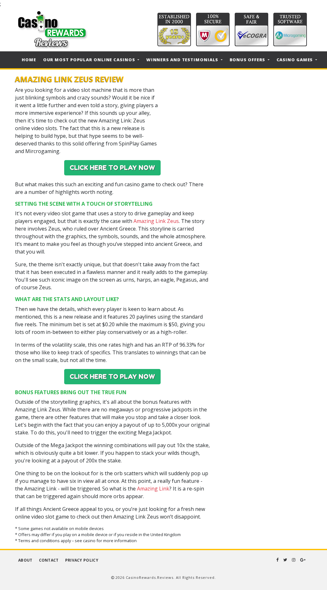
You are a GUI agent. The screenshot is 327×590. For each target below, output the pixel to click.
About (25, 560)
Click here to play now (112, 168)
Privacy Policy (81, 560)
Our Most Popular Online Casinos (89, 60)
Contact (49, 560)
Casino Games (295, 60)
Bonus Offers (248, 60)
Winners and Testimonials (183, 60)
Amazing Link (153, 488)
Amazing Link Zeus (156, 221)
